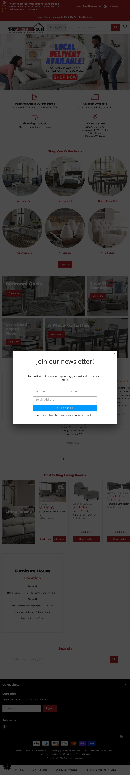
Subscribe (65, 408)
